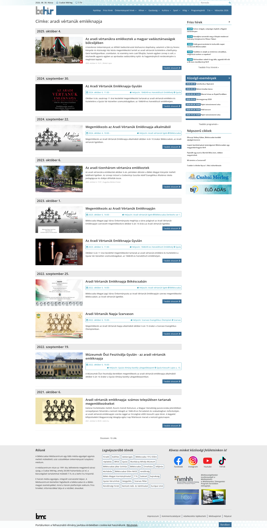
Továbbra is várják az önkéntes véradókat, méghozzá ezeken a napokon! (207, 53)
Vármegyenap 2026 (204, 99)
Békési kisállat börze (204, 89)
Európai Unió (157, 486)
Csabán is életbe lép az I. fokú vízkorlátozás (204, 165)
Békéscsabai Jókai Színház (115, 466)
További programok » (208, 124)
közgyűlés (127, 481)
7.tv (209, 10)
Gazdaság (153, 10)
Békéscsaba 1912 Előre (146, 456)
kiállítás (115, 456)
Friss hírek (108, 10)
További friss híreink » (208, 67)
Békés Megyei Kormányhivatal (117, 476)
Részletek (132, 525)
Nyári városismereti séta (210, 104)
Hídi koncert (206, 109)
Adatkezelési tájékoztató (194, 516)
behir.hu (106, 421)
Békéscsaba (135, 466)
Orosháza (148, 466)
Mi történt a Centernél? (196, 160)
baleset (143, 476)
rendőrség (145, 471)
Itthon (142, 10)
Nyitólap (97, 10)
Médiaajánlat (215, 516)
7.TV (80, 2)
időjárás (159, 466)
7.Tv (135, 476)
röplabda (107, 461)
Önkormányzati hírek (125, 10)
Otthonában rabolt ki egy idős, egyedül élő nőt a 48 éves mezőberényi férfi (208, 60)
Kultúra (165, 10)
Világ (184, 10)
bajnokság (155, 476)
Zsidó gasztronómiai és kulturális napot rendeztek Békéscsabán (206, 45)
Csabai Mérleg (65, 2)
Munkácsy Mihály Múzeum (142, 461)
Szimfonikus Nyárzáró (205, 84)
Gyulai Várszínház (111, 481)
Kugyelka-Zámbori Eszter (112, 182)
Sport (176, 10)
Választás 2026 (221, 10)
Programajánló (198, 10)
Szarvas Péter (140, 481)
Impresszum (153, 516)
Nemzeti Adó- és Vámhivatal (135, 486)
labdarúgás (127, 456)
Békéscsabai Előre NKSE (126, 471)
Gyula (124, 461)
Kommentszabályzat (171, 516)
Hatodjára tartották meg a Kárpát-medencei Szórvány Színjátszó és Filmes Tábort (207, 37)
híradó (106, 456)
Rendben (225, 524)
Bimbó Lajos (107, 63)
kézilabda (107, 471)
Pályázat (228, 516)
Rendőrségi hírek (111, 486)
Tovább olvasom (171, 68)
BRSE (116, 461)
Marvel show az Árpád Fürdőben (214, 94)
